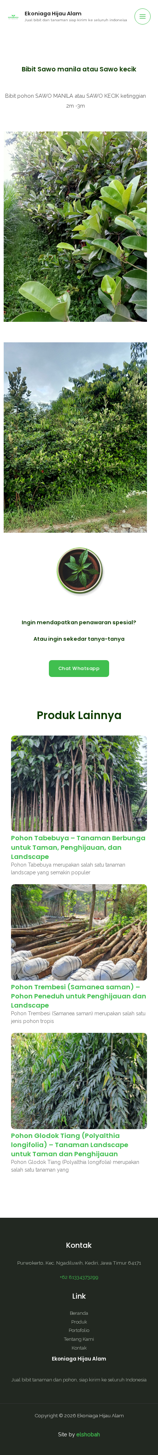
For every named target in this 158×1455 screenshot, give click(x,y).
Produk (79, 1322)
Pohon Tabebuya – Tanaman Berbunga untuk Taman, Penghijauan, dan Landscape (78, 847)
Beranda (79, 1313)
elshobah (88, 1434)
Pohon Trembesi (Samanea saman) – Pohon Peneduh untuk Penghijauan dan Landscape (78, 996)
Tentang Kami (79, 1339)
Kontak (79, 1348)
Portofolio (79, 1330)
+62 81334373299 (79, 1277)
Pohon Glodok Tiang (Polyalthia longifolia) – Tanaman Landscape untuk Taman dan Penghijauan (69, 1144)
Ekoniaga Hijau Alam (53, 13)
